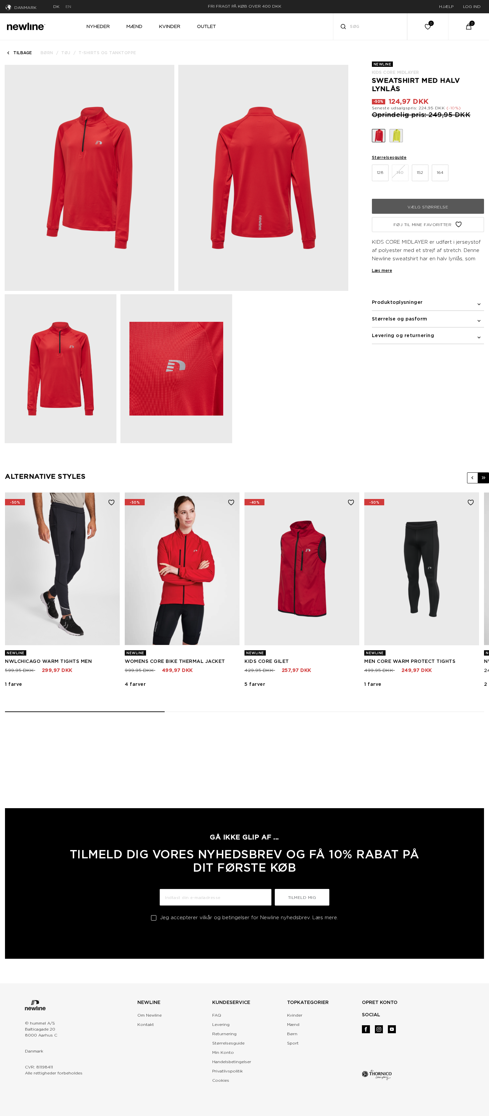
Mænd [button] (134, 26)
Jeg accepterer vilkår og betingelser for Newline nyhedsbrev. (249, 918)
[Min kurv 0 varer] (469, 27)
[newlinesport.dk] (26, 26)
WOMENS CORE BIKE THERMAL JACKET (175, 661)
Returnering (224, 1033)
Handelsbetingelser (231, 1061)
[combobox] (370, 26)
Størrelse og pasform (399, 318)
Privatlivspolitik (227, 1070)
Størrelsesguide (389, 157)
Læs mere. (325, 918)
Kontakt (145, 1024)
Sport (293, 1043)
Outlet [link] (206, 26)
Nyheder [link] (98, 26)
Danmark (25, 7)
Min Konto (223, 1052)
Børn (47, 52)
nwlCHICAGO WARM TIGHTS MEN (48, 661)
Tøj (66, 52)
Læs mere (382, 270)
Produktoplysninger (397, 302)
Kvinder (294, 1015)
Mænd (293, 1024)
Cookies (220, 1080)
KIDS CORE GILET (266, 661)
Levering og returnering (403, 335)
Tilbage (22, 52)
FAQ (216, 1015)
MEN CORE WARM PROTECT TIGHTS (409, 661)
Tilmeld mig (302, 897)
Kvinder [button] (169, 26)
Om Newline (149, 1015)
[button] (472, 477)
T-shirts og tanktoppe (107, 52)
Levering (221, 1024)
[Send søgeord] (343, 27)
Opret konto (380, 1002)
